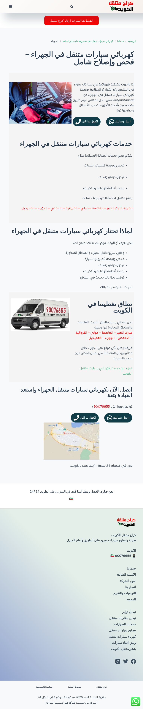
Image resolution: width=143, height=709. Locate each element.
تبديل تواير (129, 612)
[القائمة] (10, 6)
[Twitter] (125, 661)
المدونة (131, 599)
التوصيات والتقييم (124, 593)
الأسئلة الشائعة (126, 574)
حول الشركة (128, 581)
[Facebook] (133, 661)
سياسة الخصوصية (44, 686)
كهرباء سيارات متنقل (122, 636)
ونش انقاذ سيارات (124, 643)
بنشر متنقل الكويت (123, 649)
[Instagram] (117, 661)
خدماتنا (131, 568)
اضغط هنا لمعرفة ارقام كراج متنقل (71, 20)
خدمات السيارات (125, 624)
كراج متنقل (101, 686)
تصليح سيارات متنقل (122, 630)
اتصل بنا (130, 587)
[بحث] (71, 6)
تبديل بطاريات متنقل (122, 618)
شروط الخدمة (74, 686)
